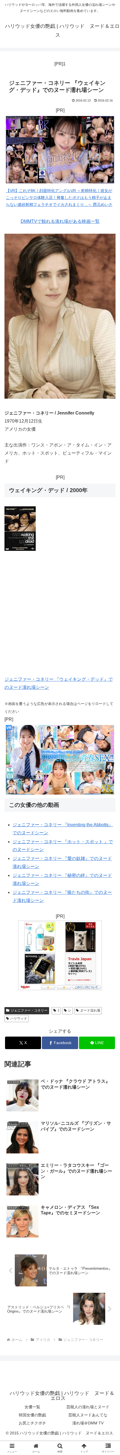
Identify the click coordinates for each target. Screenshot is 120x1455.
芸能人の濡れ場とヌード (87, 1407)
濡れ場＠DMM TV (88, 1423)
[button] (108, 968)
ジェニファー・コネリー (29, 1010)
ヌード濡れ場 (90, 1010)
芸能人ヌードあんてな (87, 1415)
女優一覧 (32, 1407)
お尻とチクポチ (32, 1423)
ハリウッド (18, 1018)
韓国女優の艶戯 (32, 1415)
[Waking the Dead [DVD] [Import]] (20, 549)
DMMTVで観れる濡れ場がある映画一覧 (60, 221)
